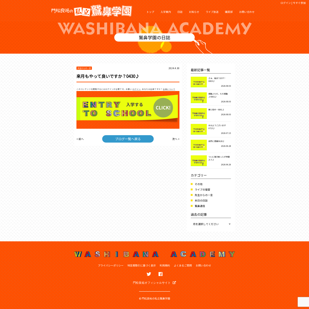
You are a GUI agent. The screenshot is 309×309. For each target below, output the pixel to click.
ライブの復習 (202, 189)
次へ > (175, 139)
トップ (150, 12)
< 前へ (80, 139)
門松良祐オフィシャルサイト (152, 282)
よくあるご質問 (183, 265)
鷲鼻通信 (200, 206)
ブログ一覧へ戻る (128, 138)
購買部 (229, 12)
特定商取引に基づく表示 (141, 265)
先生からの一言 (204, 195)
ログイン (286, 3)
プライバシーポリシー (111, 265)
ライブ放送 (212, 12)
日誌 (180, 12)
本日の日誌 (201, 200)
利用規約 (165, 265)
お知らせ (194, 12)
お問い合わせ (247, 12)
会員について (169, 89)
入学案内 (166, 12)
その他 (198, 184)
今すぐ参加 (299, 3)
